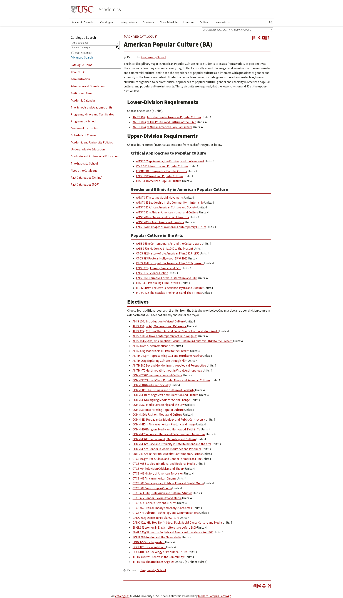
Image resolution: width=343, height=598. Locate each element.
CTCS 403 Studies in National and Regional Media (164, 464)
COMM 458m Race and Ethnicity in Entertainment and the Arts (172, 444)
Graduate (148, 22)
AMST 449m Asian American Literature (160, 222)
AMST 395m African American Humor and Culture (167, 212)
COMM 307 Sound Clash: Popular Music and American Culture (171, 380)
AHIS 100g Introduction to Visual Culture (159, 321)
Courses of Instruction (85, 128)
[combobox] (237, 29)
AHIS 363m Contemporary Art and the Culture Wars (168, 244)
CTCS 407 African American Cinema (154, 478)
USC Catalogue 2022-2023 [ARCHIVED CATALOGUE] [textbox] (227, 29)
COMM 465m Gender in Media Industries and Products (167, 449)
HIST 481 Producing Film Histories (158, 283)
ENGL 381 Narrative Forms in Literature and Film (166, 278)
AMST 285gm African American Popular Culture (162, 127)
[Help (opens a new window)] (268, 38)
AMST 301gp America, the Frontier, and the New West (170, 161)
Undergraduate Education (88, 149)
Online (204, 22)
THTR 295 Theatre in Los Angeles (153, 562)
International (222, 22)
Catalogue (106, 22)
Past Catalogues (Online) (86, 178)
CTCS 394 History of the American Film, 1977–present (170, 263)
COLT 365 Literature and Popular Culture (162, 166)
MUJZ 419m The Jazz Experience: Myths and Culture (169, 288)
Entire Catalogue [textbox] (80, 42)
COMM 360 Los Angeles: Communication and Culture (165, 395)
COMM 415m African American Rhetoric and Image (164, 424)
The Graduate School (84, 163)
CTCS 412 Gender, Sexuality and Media (157, 498)
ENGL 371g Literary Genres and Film (158, 268)
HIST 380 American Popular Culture (159, 181)
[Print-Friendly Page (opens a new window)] (264, 38)
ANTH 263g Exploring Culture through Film (160, 361)
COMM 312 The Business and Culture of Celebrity (164, 390)
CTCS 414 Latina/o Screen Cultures (155, 503)
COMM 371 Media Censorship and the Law (159, 405)
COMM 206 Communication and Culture (157, 375)
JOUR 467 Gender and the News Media (157, 537)
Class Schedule (169, 22)
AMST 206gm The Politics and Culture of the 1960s (164, 122)
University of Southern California (82, 9)
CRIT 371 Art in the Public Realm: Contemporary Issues (167, 454)
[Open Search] (270, 22)
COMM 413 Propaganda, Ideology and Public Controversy (169, 420)
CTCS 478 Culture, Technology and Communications (166, 513)
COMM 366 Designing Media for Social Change (161, 400)
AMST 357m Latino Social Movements (160, 198)
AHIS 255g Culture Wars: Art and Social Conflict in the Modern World (176, 331)
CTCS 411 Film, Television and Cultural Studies (162, 493)
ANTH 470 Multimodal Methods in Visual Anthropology (167, 370)
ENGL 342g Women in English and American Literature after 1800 (173, 532)
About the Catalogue (84, 171)
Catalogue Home (81, 65)
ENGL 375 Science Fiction (152, 273)
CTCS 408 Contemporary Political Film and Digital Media (168, 483)
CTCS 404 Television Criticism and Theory (159, 469)
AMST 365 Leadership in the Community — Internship (170, 203)
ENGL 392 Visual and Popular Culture (159, 176)
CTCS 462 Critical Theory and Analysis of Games (162, 508)
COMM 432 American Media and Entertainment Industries (169, 434)
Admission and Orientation (88, 86)
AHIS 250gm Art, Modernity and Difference (160, 326)
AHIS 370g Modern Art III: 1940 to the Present (164, 249)
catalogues (122, 596)
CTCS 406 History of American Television (158, 473)
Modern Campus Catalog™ (214, 596)
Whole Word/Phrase (83, 52)
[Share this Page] (259, 38)
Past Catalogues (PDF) (85, 184)
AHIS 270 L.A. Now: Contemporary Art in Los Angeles (165, 336)
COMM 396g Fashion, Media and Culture (158, 415)
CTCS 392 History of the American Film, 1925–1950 (167, 253)
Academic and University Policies (92, 142)
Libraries (188, 22)
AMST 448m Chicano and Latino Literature (162, 217)
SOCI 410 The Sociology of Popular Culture (160, 552)
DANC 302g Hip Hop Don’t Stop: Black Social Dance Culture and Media (177, 522)
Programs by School (83, 121)
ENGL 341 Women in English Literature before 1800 (165, 527)
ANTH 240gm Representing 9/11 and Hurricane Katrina (167, 356)
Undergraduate (128, 22)
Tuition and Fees (81, 93)
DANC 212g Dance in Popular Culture (156, 518)
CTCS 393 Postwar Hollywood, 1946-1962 (161, 258)
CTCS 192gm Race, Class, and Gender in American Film (167, 459)
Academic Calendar (83, 22)
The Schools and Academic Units (91, 107)
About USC (78, 72)
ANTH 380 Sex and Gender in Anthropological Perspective (169, 365)
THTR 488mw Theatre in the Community (158, 557)
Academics (110, 9)
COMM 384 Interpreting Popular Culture (161, 171)
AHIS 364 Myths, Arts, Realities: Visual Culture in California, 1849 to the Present (183, 341)
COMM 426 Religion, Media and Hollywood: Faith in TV (166, 429)
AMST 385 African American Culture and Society (166, 207)
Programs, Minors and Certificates (92, 114)
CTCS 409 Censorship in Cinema (152, 488)
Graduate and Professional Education (94, 156)
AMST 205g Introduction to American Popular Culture (167, 117)
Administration (80, 79)
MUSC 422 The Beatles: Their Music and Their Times (169, 293)
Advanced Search (82, 57)
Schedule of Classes (83, 135)
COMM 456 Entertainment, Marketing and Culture (164, 439)
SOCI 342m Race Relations (149, 547)
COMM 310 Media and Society (151, 385)
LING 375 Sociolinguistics (149, 542)
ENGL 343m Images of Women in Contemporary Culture (171, 227)
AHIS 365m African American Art (153, 346)
